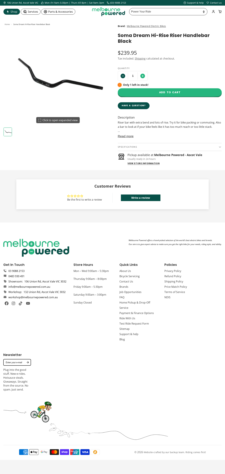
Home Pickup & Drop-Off (134, 302)
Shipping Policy (173, 281)
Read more (126, 136)
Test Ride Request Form (134, 323)
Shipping (140, 58)
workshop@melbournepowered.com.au (33, 297)
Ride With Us (127, 318)
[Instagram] (14, 303)
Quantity (124, 68)
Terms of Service (174, 292)
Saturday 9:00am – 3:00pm (89, 294)
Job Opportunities (130, 292)
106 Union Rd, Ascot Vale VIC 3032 (45, 281)
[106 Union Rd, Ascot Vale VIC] (20, 3)
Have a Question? (134, 105)
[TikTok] (21, 303)
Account (213, 11)
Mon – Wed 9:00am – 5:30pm (91, 271)
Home (7, 24)
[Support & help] (193, 3)
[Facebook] (7, 303)
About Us (125, 271)
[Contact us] (214, 3)
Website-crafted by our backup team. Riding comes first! (175, 452)
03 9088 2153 (16, 271)
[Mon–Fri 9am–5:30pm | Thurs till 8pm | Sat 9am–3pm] (72, 3)
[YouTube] (28, 303)
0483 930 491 (16, 276)
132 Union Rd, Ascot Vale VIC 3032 (45, 292)
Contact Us (126, 281)
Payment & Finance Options (136, 313)
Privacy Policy (172, 271)
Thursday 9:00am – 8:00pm (90, 279)
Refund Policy (172, 276)
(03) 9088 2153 (118, 2)
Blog (122, 339)
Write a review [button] (140, 198)
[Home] (108, 11)
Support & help (128, 334)
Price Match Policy (175, 287)
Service (123, 308)
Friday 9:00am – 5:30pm (88, 287)
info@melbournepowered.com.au (29, 287)
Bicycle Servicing (129, 276)
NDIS (167, 297)
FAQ (121, 297)
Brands (123, 287)
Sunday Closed (82, 302)
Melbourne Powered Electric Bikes (146, 26)
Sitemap (124, 329)
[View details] (36, 248)
